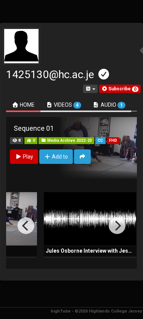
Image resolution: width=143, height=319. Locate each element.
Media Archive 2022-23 (69, 140)
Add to (59, 157)
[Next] (117, 225)
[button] (120, 89)
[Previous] (26, 225)
